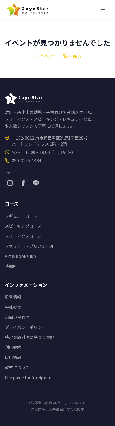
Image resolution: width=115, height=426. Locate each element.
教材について (17, 367)
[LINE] (36, 183)
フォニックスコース (23, 236)
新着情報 (13, 297)
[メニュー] (102, 9)
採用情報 (13, 357)
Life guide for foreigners (28, 377)
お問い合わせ (17, 317)
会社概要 (13, 307)
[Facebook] (23, 183)
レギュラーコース (21, 216)
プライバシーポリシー (25, 327)
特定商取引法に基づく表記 (29, 337)
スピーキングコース (23, 226)
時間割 (11, 266)
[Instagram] (10, 183)
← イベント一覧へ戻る (57, 55)
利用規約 (13, 347)
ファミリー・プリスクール (29, 246)
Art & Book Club (20, 256)
